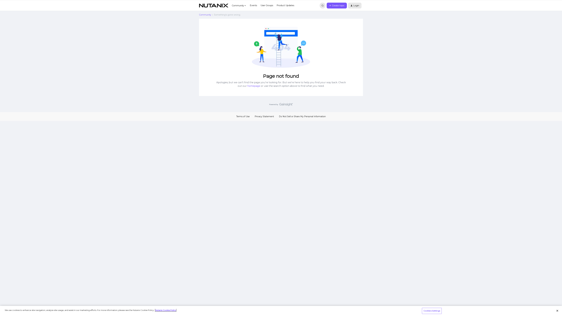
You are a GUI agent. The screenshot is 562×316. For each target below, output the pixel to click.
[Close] (557, 311)
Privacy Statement (264, 116)
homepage (253, 86)
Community (205, 14)
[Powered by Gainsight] (281, 105)
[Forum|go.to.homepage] (213, 5)
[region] (281, 311)
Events (253, 5)
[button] (337, 5)
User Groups (267, 5)
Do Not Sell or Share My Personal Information (302, 116)
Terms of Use (243, 116)
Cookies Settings (432, 311)
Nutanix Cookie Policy (165, 310)
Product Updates (285, 5)
